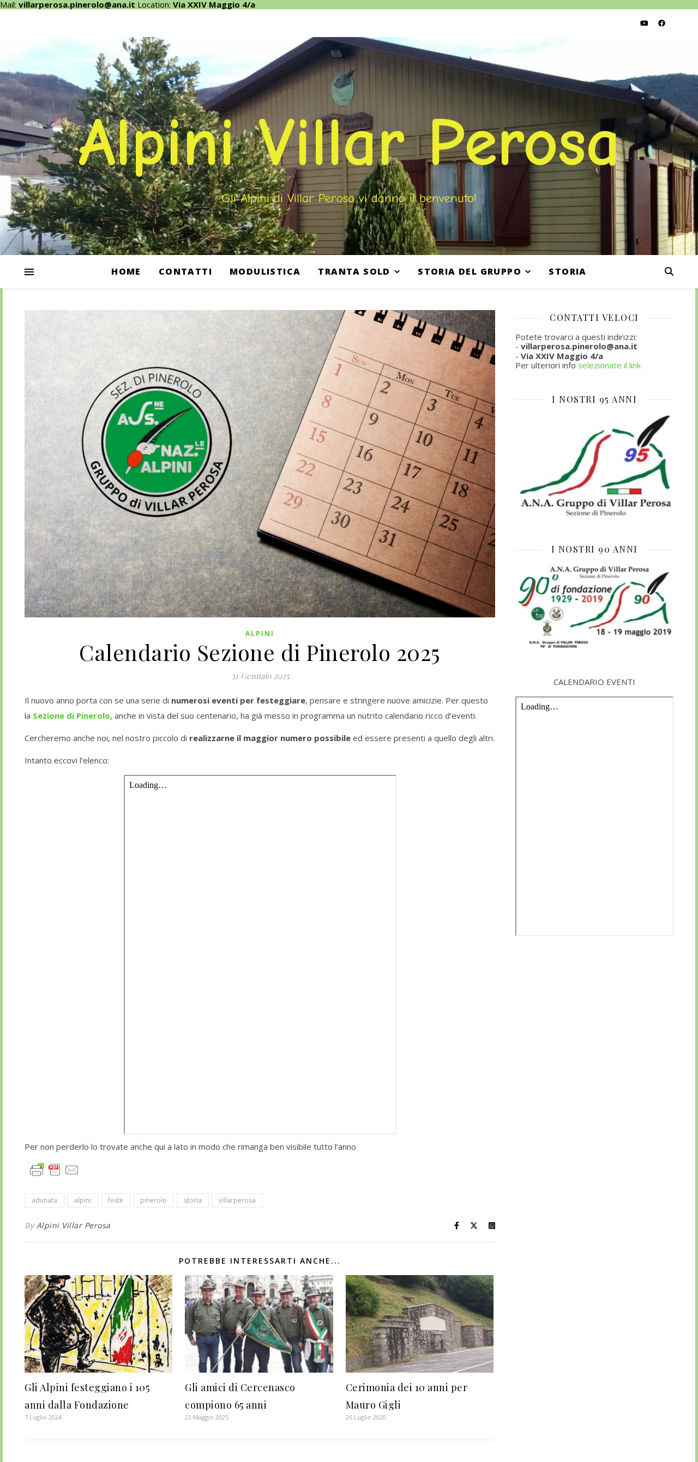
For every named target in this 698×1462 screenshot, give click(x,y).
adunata (44, 1200)
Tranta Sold (354, 271)
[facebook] (661, 23)
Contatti (185, 271)
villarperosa (237, 1200)
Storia (567, 271)
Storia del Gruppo (469, 271)
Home (126, 271)
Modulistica (265, 271)
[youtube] (645, 23)
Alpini (259, 633)
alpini (82, 1200)
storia (193, 1200)
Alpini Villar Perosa (74, 1225)
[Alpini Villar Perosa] (349, 146)
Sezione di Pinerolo (71, 715)
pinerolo (153, 1200)
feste (115, 1200)
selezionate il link (609, 365)
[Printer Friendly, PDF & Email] (55, 1169)
